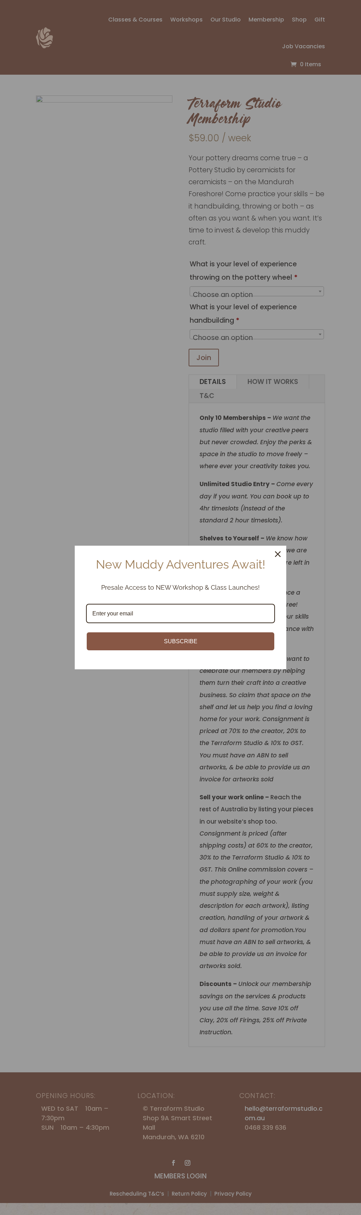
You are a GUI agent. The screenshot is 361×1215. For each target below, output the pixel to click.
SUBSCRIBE (180, 641)
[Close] (277, 554)
